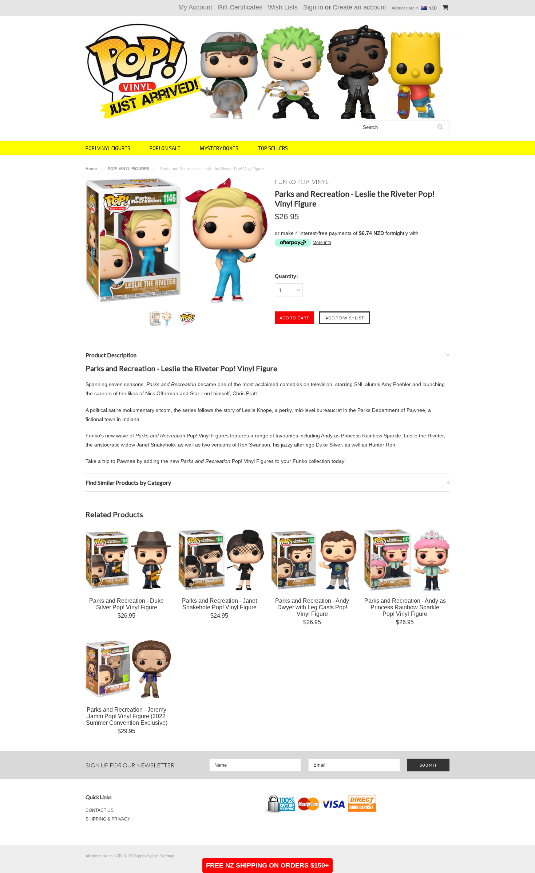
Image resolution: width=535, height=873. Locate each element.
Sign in (313, 7)
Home (91, 168)
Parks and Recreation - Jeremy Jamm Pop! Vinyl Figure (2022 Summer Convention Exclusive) (126, 716)
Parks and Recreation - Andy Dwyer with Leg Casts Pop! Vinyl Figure (312, 607)
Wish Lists (283, 7)
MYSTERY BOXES (219, 148)
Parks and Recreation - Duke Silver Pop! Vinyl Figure (126, 604)
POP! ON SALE (165, 148)
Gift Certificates (240, 7)
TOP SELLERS (273, 148)
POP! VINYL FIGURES (108, 148)
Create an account (359, 7)
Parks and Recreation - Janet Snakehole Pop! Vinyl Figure (219, 604)
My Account (195, 7)
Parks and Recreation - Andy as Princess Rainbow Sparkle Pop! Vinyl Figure (405, 607)
